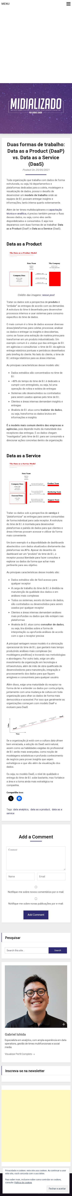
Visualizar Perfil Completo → (20, 1054)
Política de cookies (23, 1182)
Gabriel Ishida (15, 1034)
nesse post (48, 295)
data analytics (20, 809)
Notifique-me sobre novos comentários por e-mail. (36, 891)
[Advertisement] (36, 45)
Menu (6, 3)
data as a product (40, 809)
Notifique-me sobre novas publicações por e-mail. (35, 903)
